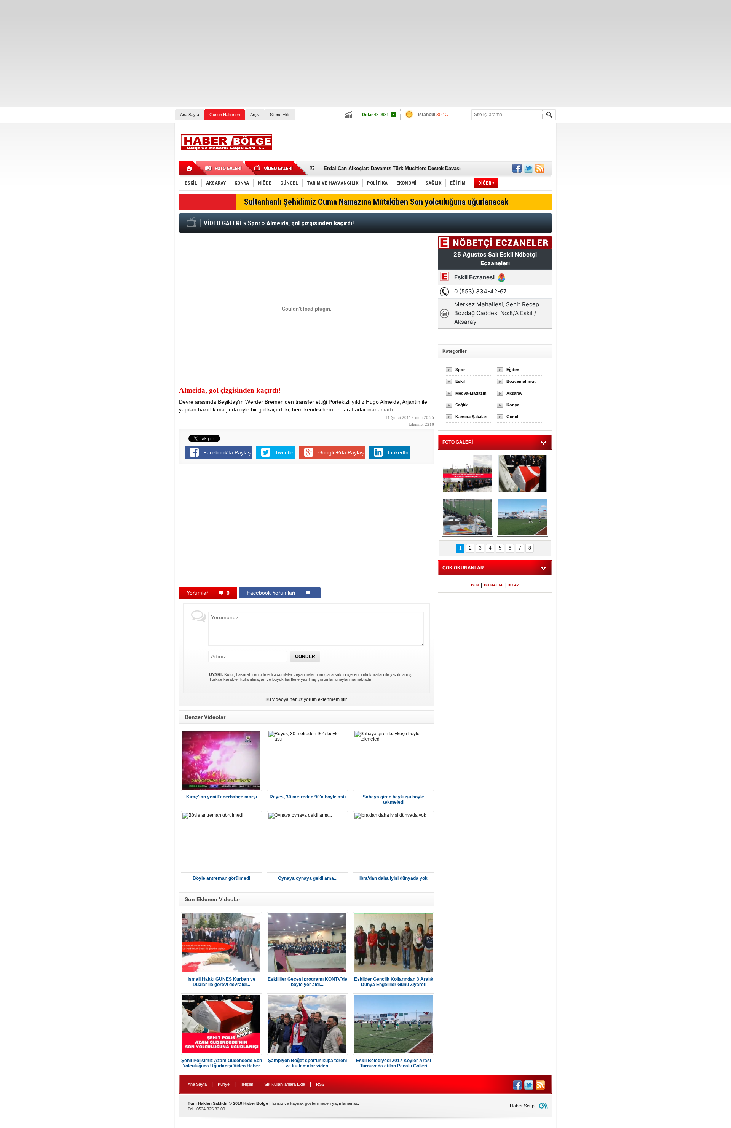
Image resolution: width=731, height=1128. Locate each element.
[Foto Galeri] (224, 168)
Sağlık (461, 405)
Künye (224, 1084)
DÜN (475, 585)
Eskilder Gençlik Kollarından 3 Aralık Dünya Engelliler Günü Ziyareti (393, 982)
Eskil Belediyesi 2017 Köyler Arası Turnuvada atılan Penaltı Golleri (393, 1063)
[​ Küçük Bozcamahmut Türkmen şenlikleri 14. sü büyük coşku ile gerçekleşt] (467, 473)
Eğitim (512, 369)
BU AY (513, 585)
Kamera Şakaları (471, 416)
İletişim (247, 1084)
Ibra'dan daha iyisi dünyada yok (393, 878)
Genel (512, 416)
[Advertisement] (228, 53)
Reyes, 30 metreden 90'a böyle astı (308, 797)
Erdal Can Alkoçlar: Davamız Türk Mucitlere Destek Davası (392, 168)
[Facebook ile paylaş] (517, 168)
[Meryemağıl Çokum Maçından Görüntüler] (522, 517)
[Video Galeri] (274, 168)
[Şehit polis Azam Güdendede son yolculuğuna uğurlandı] (522, 473)
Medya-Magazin (471, 393)
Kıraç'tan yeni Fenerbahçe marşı (221, 797)
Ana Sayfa (189, 114)
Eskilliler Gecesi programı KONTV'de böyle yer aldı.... (307, 982)
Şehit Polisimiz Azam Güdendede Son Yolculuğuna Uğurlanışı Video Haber (221, 1063)
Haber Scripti (523, 1106)
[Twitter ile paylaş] (528, 168)
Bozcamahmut (521, 381)
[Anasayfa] (189, 168)
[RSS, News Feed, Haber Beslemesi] (539, 168)
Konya (512, 405)
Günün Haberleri (224, 114)
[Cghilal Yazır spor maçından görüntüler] (467, 517)
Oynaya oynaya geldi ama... (307, 878)
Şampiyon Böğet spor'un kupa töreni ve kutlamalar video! (307, 1063)
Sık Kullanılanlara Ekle (284, 1084)
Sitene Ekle (280, 114)
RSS (320, 1084)
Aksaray (514, 393)
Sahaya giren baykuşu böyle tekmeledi (393, 799)
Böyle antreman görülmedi (221, 878)
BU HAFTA (493, 585)
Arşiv (255, 114)
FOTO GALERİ (457, 442)
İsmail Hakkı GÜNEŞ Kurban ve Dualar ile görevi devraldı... (221, 982)
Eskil (460, 381)
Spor (460, 369)
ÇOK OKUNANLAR (463, 567)
